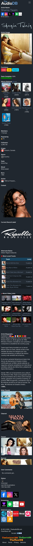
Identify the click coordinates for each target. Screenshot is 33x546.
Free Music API (6, 531)
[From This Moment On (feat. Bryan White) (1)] (3, 286)
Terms (10, 542)
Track (8, 259)
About (4, 542)
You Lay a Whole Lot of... (6, 314)
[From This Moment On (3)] (3, 281)
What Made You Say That (27, 303)
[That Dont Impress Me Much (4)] (3, 277)
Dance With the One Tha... (16, 314)
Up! (6, 108)
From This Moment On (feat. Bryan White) (13, 286)
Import (15, 70)
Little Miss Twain (6, 94)
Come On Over (16, 108)
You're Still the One (12, 263)
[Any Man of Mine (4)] (3, 267)
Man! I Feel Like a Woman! (14, 272)
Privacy (16, 542)
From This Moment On (13, 282)
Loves (29, 259)
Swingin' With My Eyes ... (6, 303)
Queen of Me (16, 93)
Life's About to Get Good (16, 303)
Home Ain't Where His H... (27, 314)
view (15, 82)
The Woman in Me (27, 109)
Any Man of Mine (11, 268)
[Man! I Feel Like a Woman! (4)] (3, 272)
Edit (9, 70)
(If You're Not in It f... (26, 325)
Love (3, 70)
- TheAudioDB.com (15, 529)
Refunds (23, 542)
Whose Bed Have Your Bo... (16, 325)
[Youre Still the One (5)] (3, 263)
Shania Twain (9, 10)
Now (26, 93)
